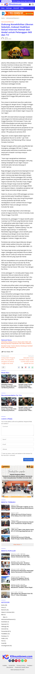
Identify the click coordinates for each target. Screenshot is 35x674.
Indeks (5, 665)
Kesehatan (4, 622)
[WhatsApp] (22, 660)
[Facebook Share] (19, 367)
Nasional (3, 624)
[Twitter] (13, 660)
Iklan (2, 614)
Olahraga (3, 626)
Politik (3, 638)
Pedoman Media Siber (22, 667)
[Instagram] (19, 660)
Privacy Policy (21, 665)
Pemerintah (4, 631)
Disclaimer (10, 667)
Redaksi (29, 665)
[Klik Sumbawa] (12, 4)
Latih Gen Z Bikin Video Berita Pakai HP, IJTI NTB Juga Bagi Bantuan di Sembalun (22, 530)
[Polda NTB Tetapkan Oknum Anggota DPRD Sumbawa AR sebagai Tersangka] (5, 579)
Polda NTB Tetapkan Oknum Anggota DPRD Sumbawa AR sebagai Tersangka (20, 579)
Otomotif (3, 629)
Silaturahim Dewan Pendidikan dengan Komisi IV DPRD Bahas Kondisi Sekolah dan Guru (26, 359)
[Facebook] (9, 660)
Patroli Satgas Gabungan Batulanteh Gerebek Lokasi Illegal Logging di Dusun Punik (21, 586)
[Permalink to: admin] (2, 38)
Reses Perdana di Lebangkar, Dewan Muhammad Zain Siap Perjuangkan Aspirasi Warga (20, 556)
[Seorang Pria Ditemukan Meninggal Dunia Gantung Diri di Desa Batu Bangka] (5, 572)
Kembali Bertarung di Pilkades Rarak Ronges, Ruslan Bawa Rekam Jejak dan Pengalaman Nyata (22, 538)
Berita (3, 605)
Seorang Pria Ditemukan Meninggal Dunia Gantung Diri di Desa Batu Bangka (22, 571)
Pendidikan (4, 633)
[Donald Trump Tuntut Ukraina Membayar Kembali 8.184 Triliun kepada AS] (26, 379)
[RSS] (25, 660)
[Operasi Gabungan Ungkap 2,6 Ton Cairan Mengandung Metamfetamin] (5, 508)
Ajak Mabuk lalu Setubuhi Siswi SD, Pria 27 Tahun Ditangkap (22, 594)
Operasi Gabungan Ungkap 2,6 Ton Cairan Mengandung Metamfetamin (22, 507)
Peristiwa (3, 636)
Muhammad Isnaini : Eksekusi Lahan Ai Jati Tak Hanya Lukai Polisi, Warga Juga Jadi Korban (20, 563)
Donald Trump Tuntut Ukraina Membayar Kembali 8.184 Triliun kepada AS (17, 346)
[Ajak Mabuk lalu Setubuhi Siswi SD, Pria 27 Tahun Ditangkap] (5, 595)
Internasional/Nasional (7, 22)
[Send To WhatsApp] (32, 367)
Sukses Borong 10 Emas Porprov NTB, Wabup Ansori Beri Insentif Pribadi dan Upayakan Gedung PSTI (22, 515)
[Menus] (2, 4)
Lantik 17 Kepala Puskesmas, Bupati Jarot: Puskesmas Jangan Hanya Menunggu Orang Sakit (22, 522)
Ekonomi (3, 610)
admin (6, 37)
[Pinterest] (16, 660)
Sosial (3, 643)
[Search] (33, 4)
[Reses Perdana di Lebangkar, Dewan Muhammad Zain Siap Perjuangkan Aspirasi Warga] (5, 556)
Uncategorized (5, 645)
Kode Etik (12, 665)
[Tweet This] (22, 367)
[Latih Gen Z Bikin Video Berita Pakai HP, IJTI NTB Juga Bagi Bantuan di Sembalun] (5, 531)
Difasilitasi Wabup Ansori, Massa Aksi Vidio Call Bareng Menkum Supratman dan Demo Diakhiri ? (16, 342)
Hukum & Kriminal (6, 612)
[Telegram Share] (29, 367)
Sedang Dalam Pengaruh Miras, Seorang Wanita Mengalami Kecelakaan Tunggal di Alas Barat (8, 359)
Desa (2, 607)
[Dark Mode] (30, 4)
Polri (2, 641)
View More (16, 544)
